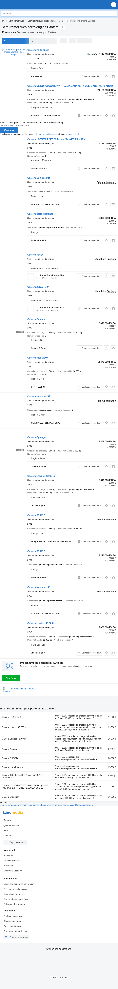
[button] (113, 4)
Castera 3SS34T (36, 255)
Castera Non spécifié (38, 178)
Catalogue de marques (14, 904)
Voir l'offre (11, 678)
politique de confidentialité (46, 134)
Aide (5, 830)
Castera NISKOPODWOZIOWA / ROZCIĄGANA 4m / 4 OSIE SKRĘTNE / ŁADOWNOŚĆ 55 (25, 786)
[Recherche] (114, 13)
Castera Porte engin (38, 50)
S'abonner (9, 130)
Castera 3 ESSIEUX (37, 358)
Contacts (7, 835)
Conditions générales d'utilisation (18, 884)
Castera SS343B (36, 515)
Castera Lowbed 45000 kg (41, 476)
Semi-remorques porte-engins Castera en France (69, 805)
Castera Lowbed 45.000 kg (41, 623)
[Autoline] (3, 21)
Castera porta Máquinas (40, 214)
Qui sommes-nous (12, 825)
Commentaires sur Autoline (16, 899)
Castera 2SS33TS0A (38, 287)
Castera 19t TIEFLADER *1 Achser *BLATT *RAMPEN (56, 139)
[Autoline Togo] (18, 4)
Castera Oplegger (36, 319)
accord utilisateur (74, 134)
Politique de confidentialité (15, 889)
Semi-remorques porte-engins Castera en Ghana (23, 805)
